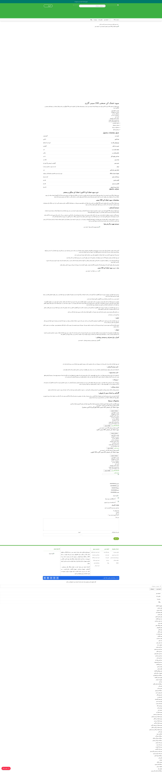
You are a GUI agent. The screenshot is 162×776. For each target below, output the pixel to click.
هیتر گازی (160, 629)
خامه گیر (160, 686)
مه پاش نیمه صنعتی (158, 649)
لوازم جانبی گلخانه (158, 677)
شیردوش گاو (159, 694)
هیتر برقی (160, 623)
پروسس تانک (159, 705)
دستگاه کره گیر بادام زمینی (156, 770)
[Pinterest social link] (44, 578)
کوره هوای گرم (159, 612)
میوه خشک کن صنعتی (113, 257)
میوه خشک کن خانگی (158, 718)
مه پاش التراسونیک (158, 662)
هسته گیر (160, 731)
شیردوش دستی (159, 692)
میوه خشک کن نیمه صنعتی (156, 716)
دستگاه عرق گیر (158, 736)
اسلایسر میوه (159, 733)
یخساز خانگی (159, 762)
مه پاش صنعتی (159, 647)
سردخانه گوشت (159, 747)
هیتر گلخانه (160, 636)
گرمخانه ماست (159, 703)
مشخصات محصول (114, 410)
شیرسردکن (159, 688)
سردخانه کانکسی (158, 749)
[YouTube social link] (48, 578)
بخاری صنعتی (159, 610)
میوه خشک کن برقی (158, 720)
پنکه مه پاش (159, 666)
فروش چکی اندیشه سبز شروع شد (81, 1)
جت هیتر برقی (159, 642)
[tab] (81, 123)
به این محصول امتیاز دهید (113, 515)
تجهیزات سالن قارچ (158, 673)
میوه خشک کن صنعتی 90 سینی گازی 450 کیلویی (105, 452)
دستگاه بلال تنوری (158, 764)
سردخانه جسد (159, 744)
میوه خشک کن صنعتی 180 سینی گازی (108, 429)
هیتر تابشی (160, 614)
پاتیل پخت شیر (159, 701)
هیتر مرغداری (159, 638)
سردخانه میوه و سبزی (157, 753)
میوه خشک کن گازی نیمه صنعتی (155, 729)
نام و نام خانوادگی (115, 532)
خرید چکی (112, 403)
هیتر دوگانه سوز (159, 625)
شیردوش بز (159, 697)
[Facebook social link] (57, 578)
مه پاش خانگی (159, 651)
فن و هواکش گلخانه (158, 671)
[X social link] (54, 578)
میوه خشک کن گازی (93, 403)
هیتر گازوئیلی (159, 627)
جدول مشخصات (115, 123)
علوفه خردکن (159, 766)
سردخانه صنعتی (159, 742)
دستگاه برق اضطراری (157, 675)
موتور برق (160, 768)
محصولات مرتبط (115, 127)
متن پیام (117, 517)
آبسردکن (160, 757)
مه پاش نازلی (159, 657)
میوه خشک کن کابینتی (74, 403)
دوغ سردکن (159, 707)
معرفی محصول (116, 125)
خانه (117, 24)
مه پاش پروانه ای (158, 660)
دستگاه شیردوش (158, 690)
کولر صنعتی (159, 668)
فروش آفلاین (114, 24)
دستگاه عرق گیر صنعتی (157, 740)
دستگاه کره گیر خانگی (157, 684)
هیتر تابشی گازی (158, 616)
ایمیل (79, 532)
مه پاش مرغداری (158, 655)
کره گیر (160, 681)
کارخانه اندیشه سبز (115, 396)
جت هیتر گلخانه (159, 618)
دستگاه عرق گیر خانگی (157, 738)
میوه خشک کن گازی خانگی (156, 727)
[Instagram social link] (51, 578)
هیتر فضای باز (159, 634)
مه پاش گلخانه (159, 664)
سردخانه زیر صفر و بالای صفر (156, 751)
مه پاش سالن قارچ (158, 653)
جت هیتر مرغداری (158, 621)
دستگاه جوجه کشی (158, 755)
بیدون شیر (160, 710)
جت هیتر (160, 640)
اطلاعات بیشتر (107, 425)
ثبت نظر (117, 513)
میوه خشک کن (116, 210)
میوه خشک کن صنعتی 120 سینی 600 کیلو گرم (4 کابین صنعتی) (100, 407)
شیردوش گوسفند (158, 699)
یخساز (161, 760)
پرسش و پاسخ (116, 129)
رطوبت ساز (159, 644)
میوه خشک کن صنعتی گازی (84, 403)
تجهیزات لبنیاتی (159, 679)
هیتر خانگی (160, 631)
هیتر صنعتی (159, 608)
